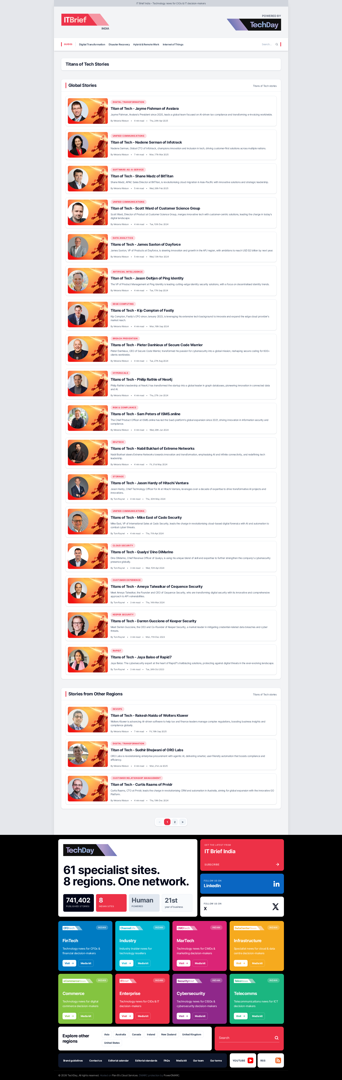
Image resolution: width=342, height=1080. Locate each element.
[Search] (277, 44)
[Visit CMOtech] (192, 928)
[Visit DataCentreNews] (249, 928)
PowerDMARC (171, 1075)
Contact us (95, 1060)
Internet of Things (173, 44)
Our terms (216, 1060)
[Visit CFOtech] (78, 928)
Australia (120, 1034)
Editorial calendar (118, 1060)
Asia (106, 1034)
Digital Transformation (92, 44)
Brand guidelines (73, 1060)
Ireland (151, 1034)
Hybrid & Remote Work (146, 44)
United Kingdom (191, 1034)
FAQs (167, 1060)
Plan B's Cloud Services (125, 1075)
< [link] (159, 822)
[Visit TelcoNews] (249, 981)
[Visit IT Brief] (135, 981)
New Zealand (168, 1034)
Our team (198, 1060)
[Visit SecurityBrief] (192, 981)
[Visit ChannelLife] (135, 928)
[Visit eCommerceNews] (78, 981)
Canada (136, 1034)
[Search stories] (276, 1038)
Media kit (86, 963)
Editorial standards (146, 1060)
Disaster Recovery (119, 44)
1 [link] (167, 821)
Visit (67, 963)
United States (112, 1042)
